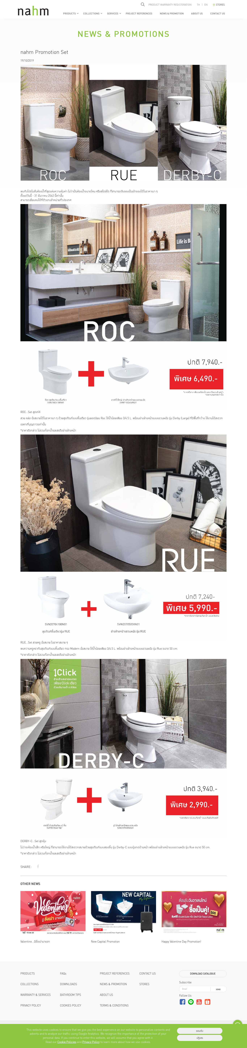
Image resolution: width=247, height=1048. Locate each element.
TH (198, 5)
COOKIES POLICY (70, 1005)
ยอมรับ (199, 1031)
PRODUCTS (71, 14)
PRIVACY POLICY (30, 1005)
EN (206, 5)
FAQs (63, 973)
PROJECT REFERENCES (139, 14)
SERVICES (114, 14)
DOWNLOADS (68, 984)
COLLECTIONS (93, 14)
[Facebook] (38, 866)
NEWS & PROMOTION (172, 14)
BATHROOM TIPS (70, 995)
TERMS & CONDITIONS (114, 1005)
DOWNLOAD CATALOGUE (203, 974)
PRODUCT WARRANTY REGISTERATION (169, 5)
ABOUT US (197, 14)
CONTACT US (217, 14)
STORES (144, 984)
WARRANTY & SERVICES (35, 995)
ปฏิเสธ (200, 1038)
